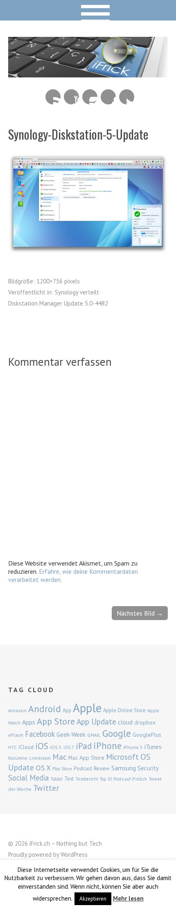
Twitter (126, 96)
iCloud (26, 747)
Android (44, 708)
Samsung (123, 768)
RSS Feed (53, 96)
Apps (28, 722)
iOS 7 (68, 747)
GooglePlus (147, 734)
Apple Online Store (124, 710)
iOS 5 (56, 747)
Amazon (17, 710)
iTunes (153, 746)
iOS (41, 746)
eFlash (15, 735)
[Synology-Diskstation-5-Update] (88, 251)
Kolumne (17, 758)
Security (148, 768)
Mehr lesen (128, 898)
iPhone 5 (133, 747)
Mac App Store (86, 757)
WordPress (74, 854)
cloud (125, 722)
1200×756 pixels (58, 281)
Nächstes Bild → (140, 613)
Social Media (28, 778)
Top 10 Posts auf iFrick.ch (123, 779)
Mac (59, 757)
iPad (84, 746)
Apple (87, 707)
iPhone (107, 746)
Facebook (108, 96)
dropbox (145, 722)
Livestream (40, 758)
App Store (56, 721)
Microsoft (122, 757)
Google (116, 733)
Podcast (83, 768)
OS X (43, 767)
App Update (96, 721)
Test (69, 778)
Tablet (56, 779)
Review (102, 768)
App (67, 710)
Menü (88, 10)
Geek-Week (71, 734)
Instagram (89, 96)
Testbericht (86, 779)
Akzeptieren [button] (92, 898)
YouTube (71, 96)
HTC (12, 747)
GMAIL (94, 735)
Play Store (62, 769)
